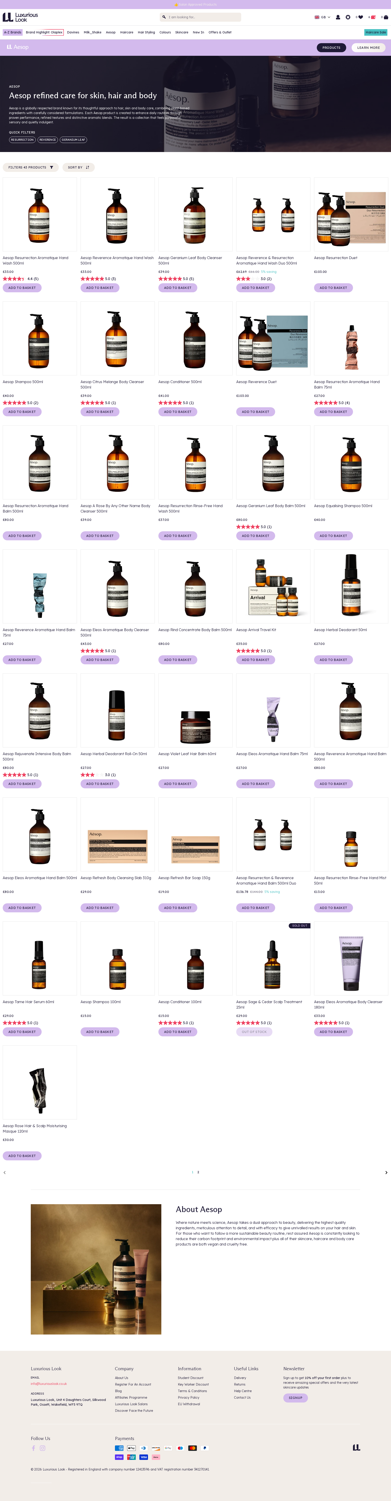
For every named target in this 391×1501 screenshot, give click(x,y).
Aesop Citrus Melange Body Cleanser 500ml (112, 384)
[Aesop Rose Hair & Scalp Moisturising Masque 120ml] (40, 1082)
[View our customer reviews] (348, 17)
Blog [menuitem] (118, 1391)
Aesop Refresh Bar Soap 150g (184, 878)
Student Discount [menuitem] (190, 1378)
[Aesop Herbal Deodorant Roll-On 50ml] (118, 710)
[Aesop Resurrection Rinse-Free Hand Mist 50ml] (351, 834)
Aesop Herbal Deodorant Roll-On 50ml (114, 754)
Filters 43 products (27, 167)
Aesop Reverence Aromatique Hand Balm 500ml (350, 756)
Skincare (181, 32)
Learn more (368, 48)
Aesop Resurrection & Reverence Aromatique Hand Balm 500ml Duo (266, 880)
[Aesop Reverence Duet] (273, 338)
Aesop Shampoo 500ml (23, 381)
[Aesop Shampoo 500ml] (40, 338)
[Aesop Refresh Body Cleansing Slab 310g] (118, 834)
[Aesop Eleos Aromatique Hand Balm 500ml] (40, 834)
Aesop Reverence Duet (256, 381)
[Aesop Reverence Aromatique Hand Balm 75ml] (40, 586)
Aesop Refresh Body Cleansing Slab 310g (116, 878)
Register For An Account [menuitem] (133, 1384)
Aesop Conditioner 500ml (180, 381)
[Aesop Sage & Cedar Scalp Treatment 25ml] (273, 958)
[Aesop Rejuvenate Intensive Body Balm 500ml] (40, 710)
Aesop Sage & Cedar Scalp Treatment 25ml (269, 1004)
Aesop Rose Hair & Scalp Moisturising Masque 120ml (35, 1128)
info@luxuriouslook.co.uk (49, 1384)
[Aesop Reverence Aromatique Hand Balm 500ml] (351, 710)
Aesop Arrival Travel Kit (256, 630)
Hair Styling (146, 32)
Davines (73, 32)
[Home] (356, 1447)
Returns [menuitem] (240, 1384)
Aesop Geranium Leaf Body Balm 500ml (270, 505)
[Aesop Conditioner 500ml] (195, 338)
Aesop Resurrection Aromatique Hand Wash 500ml (35, 260)
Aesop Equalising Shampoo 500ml (343, 505)
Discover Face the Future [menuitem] (134, 1411)
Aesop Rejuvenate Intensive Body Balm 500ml (37, 756)
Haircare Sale (376, 32)
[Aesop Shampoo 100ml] (118, 958)
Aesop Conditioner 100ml (179, 1002)
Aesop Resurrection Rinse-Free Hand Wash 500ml (190, 508)
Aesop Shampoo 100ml (101, 1002)
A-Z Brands (12, 32)
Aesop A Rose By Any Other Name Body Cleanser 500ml (115, 508)
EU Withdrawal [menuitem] (189, 1404)
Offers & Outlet (220, 32)
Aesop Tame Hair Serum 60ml (28, 1002)
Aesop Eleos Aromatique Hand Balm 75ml (272, 754)
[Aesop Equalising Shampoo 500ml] (351, 462)
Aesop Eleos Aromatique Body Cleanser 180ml (348, 1004)
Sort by (75, 167)
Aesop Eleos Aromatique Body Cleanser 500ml (115, 632)
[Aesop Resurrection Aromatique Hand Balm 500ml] (40, 462)
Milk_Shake (92, 32)
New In (198, 32)
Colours (165, 32)
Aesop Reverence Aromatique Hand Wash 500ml (117, 260)
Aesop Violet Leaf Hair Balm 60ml (187, 754)
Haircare (126, 32)
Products (331, 48)
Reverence (48, 139)
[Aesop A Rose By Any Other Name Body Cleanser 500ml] (118, 462)
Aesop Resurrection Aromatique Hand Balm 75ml (347, 384)
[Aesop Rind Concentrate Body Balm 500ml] (195, 586)
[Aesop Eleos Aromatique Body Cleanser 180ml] (351, 958)
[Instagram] (42, 1448)
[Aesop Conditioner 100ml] (195, 958)
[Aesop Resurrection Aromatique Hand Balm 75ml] (351, 338)
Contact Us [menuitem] (242, 1398)
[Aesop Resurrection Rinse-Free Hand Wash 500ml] (195, 462)
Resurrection (22, 139)
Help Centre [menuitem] (243, 1391)
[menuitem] (33, 1448)
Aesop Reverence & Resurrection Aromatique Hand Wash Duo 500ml (266, 260)
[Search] (164, 17)
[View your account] (338, 17)
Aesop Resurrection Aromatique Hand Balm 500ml (35, 508)
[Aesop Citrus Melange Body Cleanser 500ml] (118, 338)
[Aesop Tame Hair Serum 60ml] (40, 958)
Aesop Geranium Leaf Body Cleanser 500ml (190, 260)
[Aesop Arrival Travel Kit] (273, 586)
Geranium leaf (73, 139)
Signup (295, 1398)
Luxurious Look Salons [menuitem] (131, 1404)
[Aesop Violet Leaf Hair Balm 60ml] (195, 710)
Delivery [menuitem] (240, 1378)
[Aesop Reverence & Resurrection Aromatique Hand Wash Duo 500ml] (273, 214)
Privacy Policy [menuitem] (188, 1398)
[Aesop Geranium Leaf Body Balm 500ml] (273, 462)
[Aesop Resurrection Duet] (351, 214)
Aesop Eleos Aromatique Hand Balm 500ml (40, 878)
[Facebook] (33, 1448)
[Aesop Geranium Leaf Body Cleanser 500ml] (195, 214)
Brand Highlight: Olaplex (44, 32)
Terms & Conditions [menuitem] (192, 1391)
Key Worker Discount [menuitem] (193, 1384)
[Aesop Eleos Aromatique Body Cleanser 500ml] (118, 586)
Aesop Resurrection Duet (335, 257)
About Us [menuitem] (121, 1378)
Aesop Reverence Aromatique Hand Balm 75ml (39, 632)
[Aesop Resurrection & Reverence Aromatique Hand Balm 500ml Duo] (273, 834)
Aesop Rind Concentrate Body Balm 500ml (195, 630)
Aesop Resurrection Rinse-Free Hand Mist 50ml (350, 880)
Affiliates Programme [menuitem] (131, 1398)
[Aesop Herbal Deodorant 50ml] (351, 586)
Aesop (111, 32)
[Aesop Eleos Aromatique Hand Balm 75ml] (273, 710)
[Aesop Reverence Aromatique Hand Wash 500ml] (118, 214)
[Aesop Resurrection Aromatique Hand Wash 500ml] (40, 214)
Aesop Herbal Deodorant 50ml (340, 630)
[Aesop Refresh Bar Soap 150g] (195, 834)
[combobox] (200, 17)
